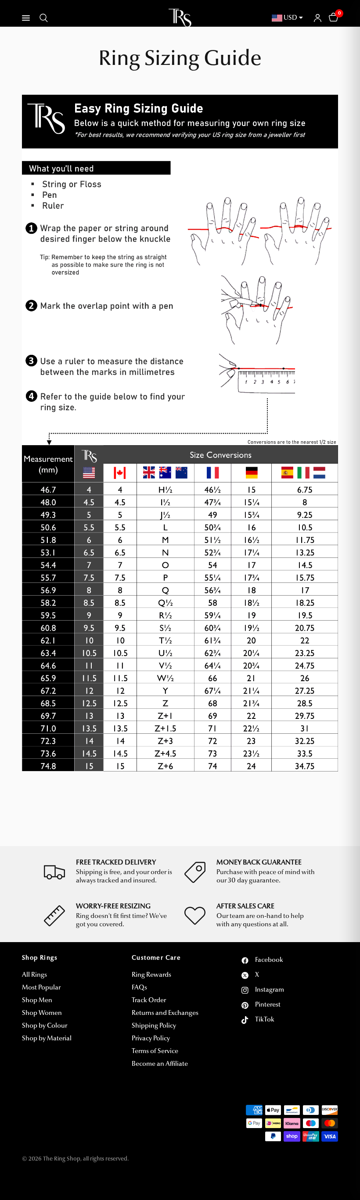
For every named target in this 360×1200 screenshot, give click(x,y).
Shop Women (42, 1013)
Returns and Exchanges (165, 1013)
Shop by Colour (44, 1026)
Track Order (149, 1000)
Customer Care (156, 958)
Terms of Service (155, 1051)
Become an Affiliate (160, 1064)
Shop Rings (40, 958)
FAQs (139, 988)
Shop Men (37, 1000)
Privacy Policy (151, 1039)
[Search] (42, 18)
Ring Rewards (151, 975)
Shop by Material (47, 1039)
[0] (332, 18)
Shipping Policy (154, 1026)
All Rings (34, 975)
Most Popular (41, 988)
